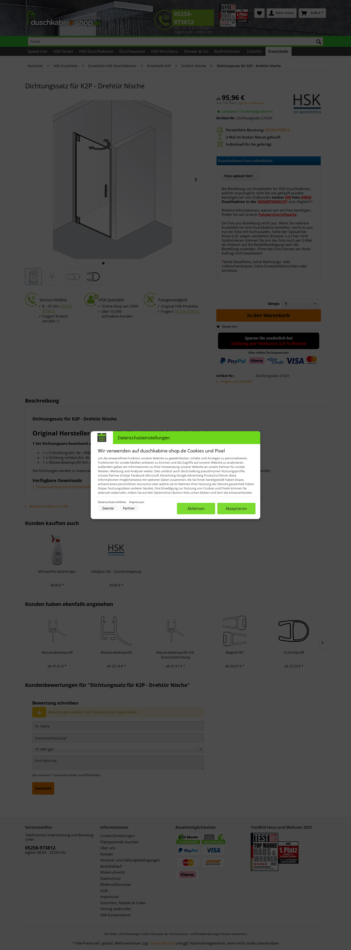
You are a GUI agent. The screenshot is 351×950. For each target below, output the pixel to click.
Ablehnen (196, 508)
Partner (129, 508)
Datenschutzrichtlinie (112, 502)
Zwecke (108, 508)
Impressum (136, 502)
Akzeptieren (236, 508)
